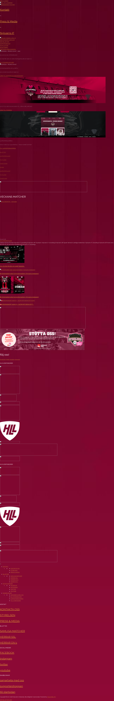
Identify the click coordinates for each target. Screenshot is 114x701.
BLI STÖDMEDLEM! (16, 597)
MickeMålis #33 (51, 697)
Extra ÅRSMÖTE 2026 (6, 240)
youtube (5, 670)
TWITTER (13, 589)
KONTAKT (5, 566)
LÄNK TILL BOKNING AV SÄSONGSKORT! (11, 76)
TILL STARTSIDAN (16, 600)
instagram (6, 658)
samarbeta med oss (12, 680)
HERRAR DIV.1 (14, 580)
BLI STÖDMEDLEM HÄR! (7, 62)
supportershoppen (11, 686)
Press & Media (8, 21)
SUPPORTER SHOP (5, 156)
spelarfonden (3, 178)
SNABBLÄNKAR (7, 593)
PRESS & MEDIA (15, 572)
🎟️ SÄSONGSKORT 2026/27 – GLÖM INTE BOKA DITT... (17, 304)
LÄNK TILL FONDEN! (6, 110)
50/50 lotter (3, 159)
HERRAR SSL (14, 578)
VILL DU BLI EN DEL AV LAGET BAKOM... (12, 266)
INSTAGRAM (14, 587)
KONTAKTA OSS (15, 568)
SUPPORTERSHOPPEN (17, 598)
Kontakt (4, 9)
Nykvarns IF (7, 33)
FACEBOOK (14, 585)
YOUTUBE (13, 591)
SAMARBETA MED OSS (17, 595)
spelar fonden (3, 163)
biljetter (2, 167)
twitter (4, 664)
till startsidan (7, 692)
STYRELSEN (14, 570)
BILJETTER (3, 152)
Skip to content (4, 1)
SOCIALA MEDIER (8, 583)
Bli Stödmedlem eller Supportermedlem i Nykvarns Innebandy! (19, 273)
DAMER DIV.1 (14, 581)
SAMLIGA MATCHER (16, 576)
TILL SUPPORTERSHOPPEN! (8, 148)
